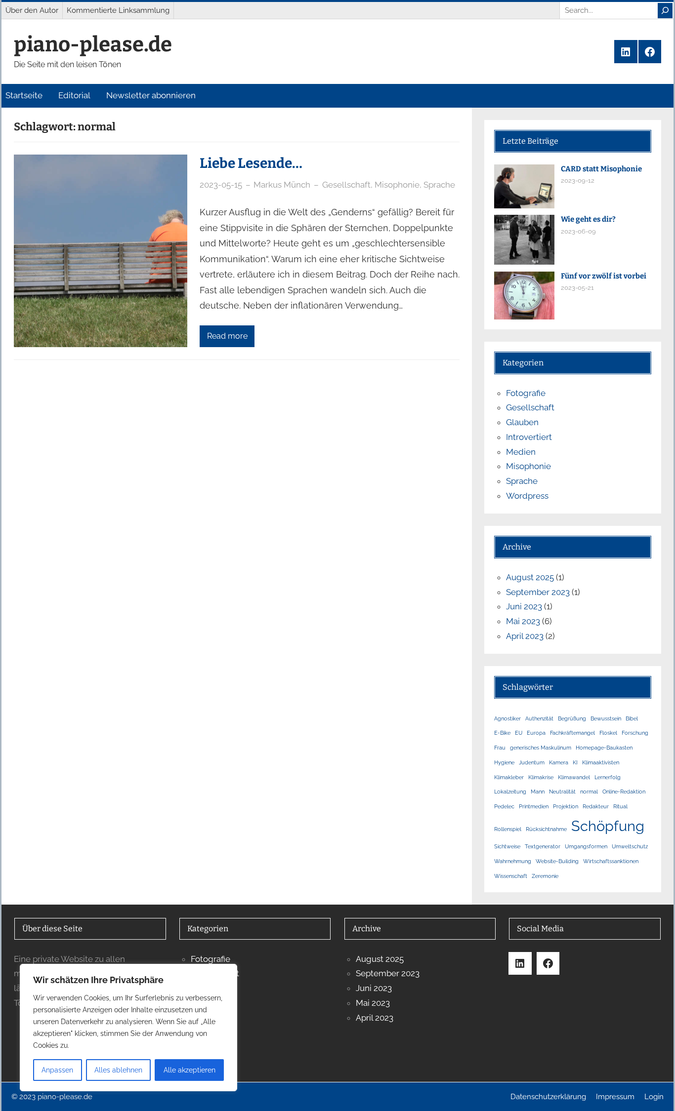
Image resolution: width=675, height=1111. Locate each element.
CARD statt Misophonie (601, 168)
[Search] (665, 10)
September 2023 (538, 592)
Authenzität (539, 718)
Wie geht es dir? (588, 219)
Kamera (558, 762)
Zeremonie (545, 876)
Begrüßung (572, 718)
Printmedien (533, 806)
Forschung (635, 733)
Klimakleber (509, 777)
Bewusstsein (606, 718)
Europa (536, 733)
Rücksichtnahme (546, 829)
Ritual (620, 806)
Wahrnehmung (512, 861)
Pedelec (504, 806)
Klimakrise (540, 777)
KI (575, 762)
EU (518, 733)
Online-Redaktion (623, 791)
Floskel (608, 733)
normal (589, 791)
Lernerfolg (607, 777)
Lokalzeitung (510, 791)
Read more (227, 336)
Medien (521, 452)
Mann (538, 791)
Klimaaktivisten (600, 762)
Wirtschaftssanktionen (610, 861)
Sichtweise (507, 846)
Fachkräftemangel (572, 733)
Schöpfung (607, 825)
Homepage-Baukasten (604, 748)
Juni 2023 (524, 606)
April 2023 (525, 636)
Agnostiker (507, 718)
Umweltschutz (630, 846)
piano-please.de (93, 44)
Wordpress (527, 496)
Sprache (439, 185)
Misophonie (397, 185)
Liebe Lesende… (251, 163)
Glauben (522, 422)
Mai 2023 (523, 621)
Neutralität (562, 791)
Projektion (565, 806)
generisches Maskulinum (540, 748)
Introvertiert (529, 437)
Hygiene (504, 762)
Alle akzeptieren (189, 1070)
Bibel (632, 718)
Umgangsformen (586, 846)
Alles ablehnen (118, 1070)
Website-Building (557, 861)
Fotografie (526, 393)
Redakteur (596, 806)
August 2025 (530, 577)
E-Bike (502, 733)
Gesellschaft (346, 185)
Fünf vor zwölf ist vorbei (603, 276)
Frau (500, 748)
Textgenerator (542, 846)
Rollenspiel (507, 829)
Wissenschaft (510, 876)
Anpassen (57, 1070)
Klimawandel (574, 777)
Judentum (532, 762)
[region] (128, 1027)
